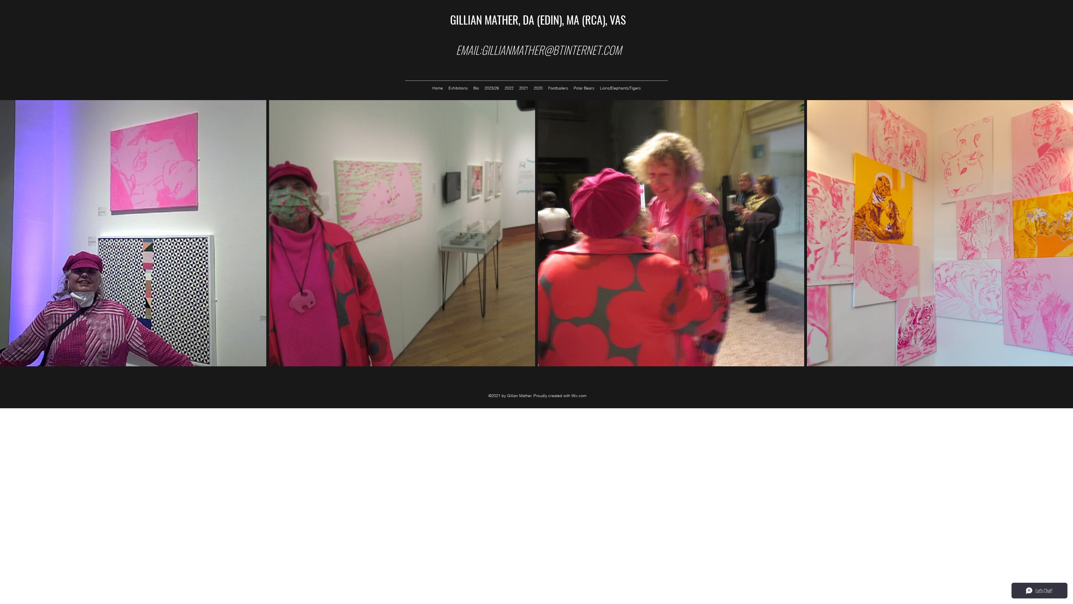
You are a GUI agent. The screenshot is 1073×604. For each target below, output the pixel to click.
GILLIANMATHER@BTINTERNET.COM (551, 49)
